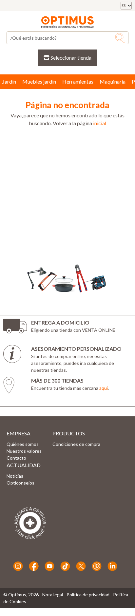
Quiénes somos (23, 444)
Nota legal (52, 594)
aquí (103, 388)
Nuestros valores (24, 451)
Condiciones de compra (76, 444)
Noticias (15, 476)
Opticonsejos (20, 483)
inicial (99, 123)
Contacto (16, 458)
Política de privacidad (88, 594)
